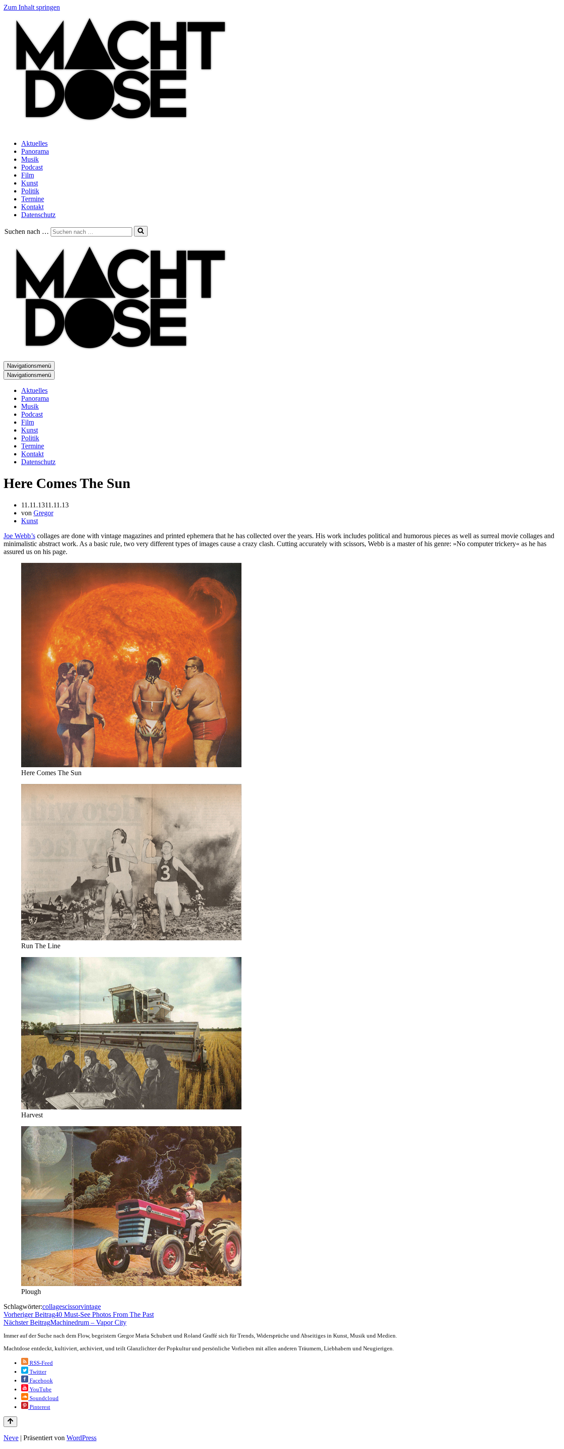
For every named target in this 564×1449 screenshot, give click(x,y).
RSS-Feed (40, 1363)
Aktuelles (34, 143)
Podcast (32, 167)
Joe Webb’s (19, 536)
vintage (91, 1306)
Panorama (35, 151)
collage (52, 1306)
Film (27, 175)
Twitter (37, 1371)
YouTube (40, 1389)
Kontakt (32, 207)
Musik (30, 159)
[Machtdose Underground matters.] (117, 128)
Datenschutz (38, 214)
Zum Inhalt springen (32, 7)
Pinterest (39, 1407)
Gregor (43, 513)
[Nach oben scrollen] (10, 1421)
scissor (71, 1306)
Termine (32, 199)
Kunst (29, 183)
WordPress (81, 1438)
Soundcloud (43, 1398)
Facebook (40, 1380)
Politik (30, 191)
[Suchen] (141, 231)
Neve (11, 1438)
